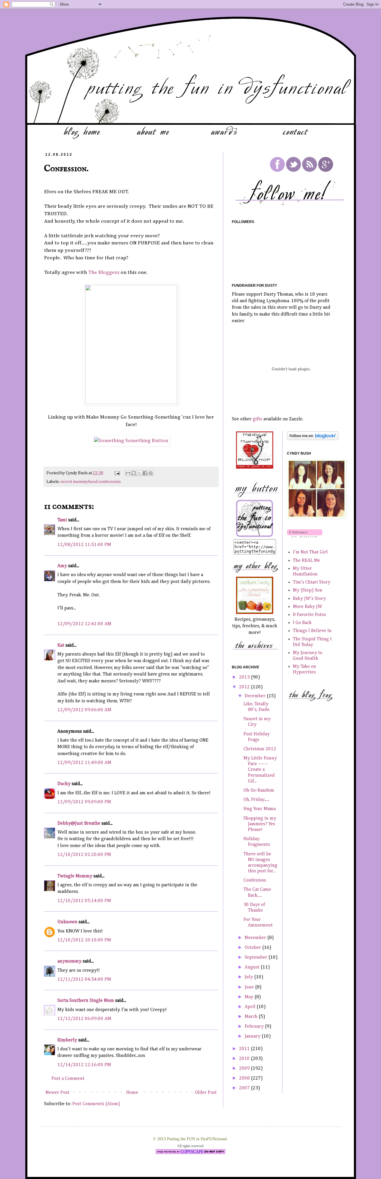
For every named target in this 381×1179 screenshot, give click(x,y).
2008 (245, 1078)
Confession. (255, 880)
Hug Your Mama (259, 809)
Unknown (67, 922)
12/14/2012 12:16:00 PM (84, 1065)
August (253, 967)
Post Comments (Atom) (96, 1104)
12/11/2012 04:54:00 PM (84, 979)
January (253, 1036)
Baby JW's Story (309, 598)
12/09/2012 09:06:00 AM (84, 710)
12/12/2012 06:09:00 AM (84, 1018)
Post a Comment (68, 1078)
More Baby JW (307, 606)
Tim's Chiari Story (311, 582)
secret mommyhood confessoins (90, 482)
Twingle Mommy (74, 876)
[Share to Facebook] (145, 473)
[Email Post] (117, 473)
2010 (245, 1058)
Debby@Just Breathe (78, 823)
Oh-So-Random (258, 790)
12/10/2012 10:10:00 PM (84, 940)
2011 (245, 1049)
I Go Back (302, 622)
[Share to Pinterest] (151, 473)
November (256, 937)
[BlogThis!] (134, 473)
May (249, 997)
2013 (245, 677)
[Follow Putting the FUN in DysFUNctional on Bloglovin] (312, 438)
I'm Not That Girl (310, 552)
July (249, 977)
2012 (245, 687)
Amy (62, 566)
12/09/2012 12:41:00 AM (84, 624)
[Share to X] (139, 473)
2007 (245, 1088)
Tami (62, 520)
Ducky (64, 784)
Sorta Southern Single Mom (85, 1000)
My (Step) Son (307, 590)
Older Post (206, 1092)
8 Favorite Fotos (309, 614)
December (256, 696)
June (250, 987)
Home (132, 1092)
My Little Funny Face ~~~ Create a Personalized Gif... (260, 770)
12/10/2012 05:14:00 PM (84, 901)
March (252, 1016)
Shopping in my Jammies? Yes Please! (259, 824)
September (256, 957)
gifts (257, 419)
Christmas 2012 (259, 749)
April (251, 1007)
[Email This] (128, 473)
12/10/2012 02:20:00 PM (84, 854)
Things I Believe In (312, 631)
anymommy (69, 961)
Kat (60, 645)
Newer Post (57, 1092)
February (255, 1026)
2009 (245, 1068)
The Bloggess (103, 272)
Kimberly (67, 1040)
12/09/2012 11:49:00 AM (84, 762)
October (253, 947)
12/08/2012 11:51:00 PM (84, 544)
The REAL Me (306, 560)
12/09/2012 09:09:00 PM (84, 802)
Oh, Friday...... (256, 799)
